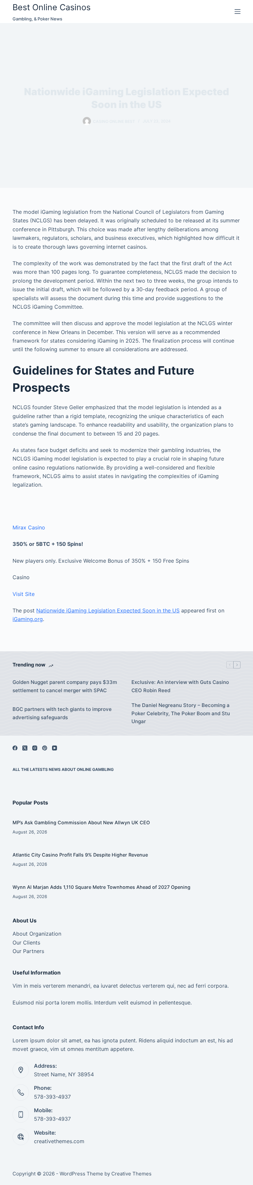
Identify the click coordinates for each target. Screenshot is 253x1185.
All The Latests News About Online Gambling (63, 769)
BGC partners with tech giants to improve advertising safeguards (62, 713)
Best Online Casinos (52, 7)
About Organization (37, 933)
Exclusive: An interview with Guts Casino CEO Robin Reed (180, 686)
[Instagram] (34, 748)
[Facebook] (15, 748)
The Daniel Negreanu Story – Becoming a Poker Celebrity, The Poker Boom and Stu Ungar (180, 713)
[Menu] (237, 11)
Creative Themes (131, 1174)
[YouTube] (54, 748)
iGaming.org (28, 619)
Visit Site (24, 594)
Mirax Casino (29, 527)
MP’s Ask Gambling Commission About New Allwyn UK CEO (81, 822)
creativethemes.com (59, 1141)
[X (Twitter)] (24, 748)
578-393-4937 (52, 1096)
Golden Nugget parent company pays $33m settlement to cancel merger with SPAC (65, 686)
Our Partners (28, 951)
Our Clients (26, 942)
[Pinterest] (44, 748)
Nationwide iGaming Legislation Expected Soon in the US (108, 610)
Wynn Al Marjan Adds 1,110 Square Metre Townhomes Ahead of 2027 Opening (101, 887)
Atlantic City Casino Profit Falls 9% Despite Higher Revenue (80, 855)
